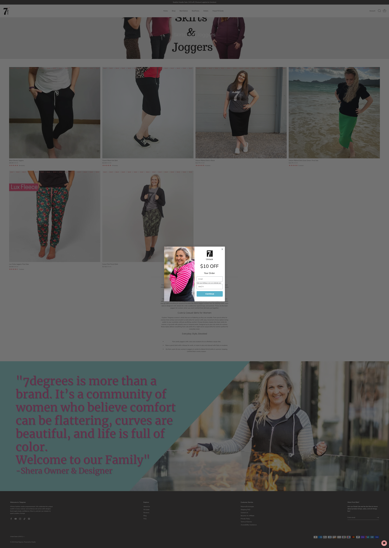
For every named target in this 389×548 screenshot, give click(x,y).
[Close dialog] (222, 249)
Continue (209, 294)
